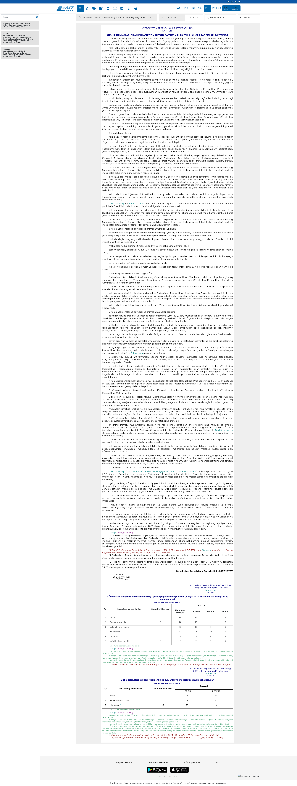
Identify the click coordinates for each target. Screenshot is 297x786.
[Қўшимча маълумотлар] (128, 8)
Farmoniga (210, 590)
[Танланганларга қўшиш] (87, 8)
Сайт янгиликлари (158, 762)
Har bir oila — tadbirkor (183, 471)
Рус (186, 8)
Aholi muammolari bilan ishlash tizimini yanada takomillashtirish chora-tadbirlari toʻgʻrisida (17, 25)
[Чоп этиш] (135, 8)
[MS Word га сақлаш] (121, 8)
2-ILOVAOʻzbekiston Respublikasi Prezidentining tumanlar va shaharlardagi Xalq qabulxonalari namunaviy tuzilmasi (17, 53)
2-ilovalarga (137, 353)
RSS (217, 762)
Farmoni (207, 550)
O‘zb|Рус (216, 8)
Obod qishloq (117, 203)
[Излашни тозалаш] (37, 17)
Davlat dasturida (224, 430)
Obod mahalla (137, 203)
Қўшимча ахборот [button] (215, 17)
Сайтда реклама (191, 762)
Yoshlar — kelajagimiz (156, 471)
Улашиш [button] (246, 17)
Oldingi (112, 532)
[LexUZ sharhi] (101, 8)
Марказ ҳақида (124, 762)
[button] (20, 25)
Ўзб (200, 8)
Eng (193, 8)
